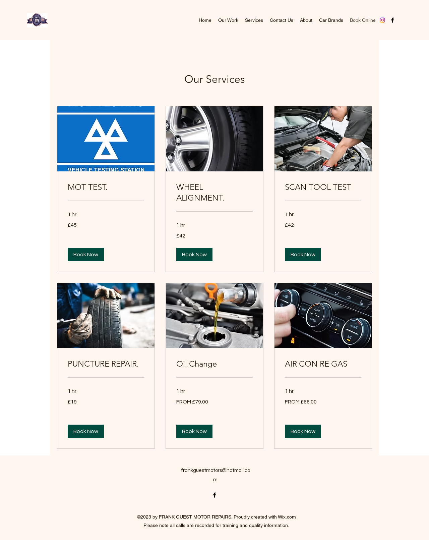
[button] (86, 254)
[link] (106, 187)
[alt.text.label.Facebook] (392, 20)
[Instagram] (382, 20)
